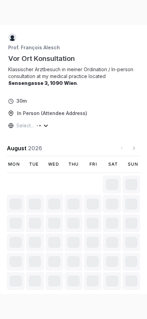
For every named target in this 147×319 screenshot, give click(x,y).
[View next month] (134, 148)
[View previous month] (122, 148)
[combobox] (17, 126)
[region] (73, 76)
